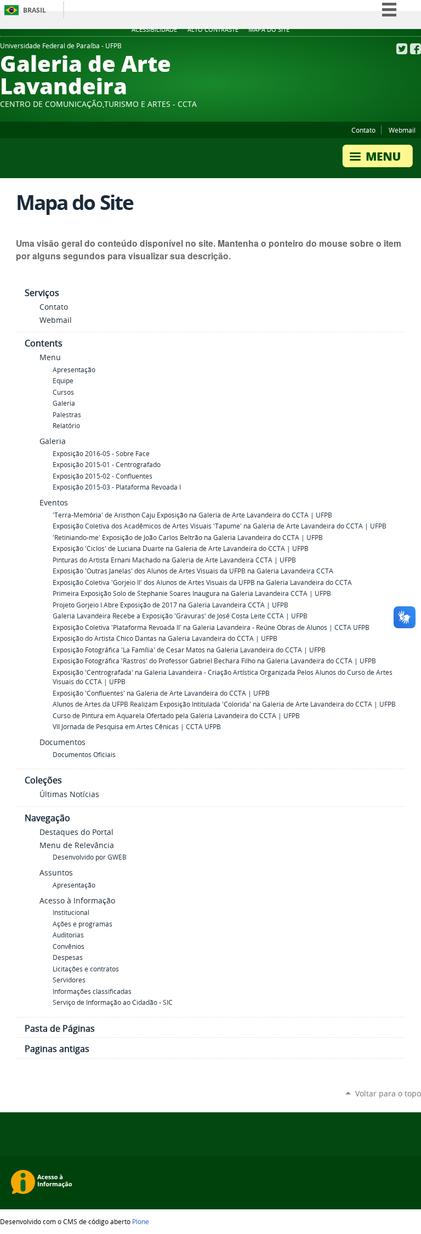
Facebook (415, 48)
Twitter (401, 48)
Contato (363, 130)
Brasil (34, 10)
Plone (140, 1221)
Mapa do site (268, 29)
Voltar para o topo (388, 1093)
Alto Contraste (212, 29)
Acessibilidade (154, 29)
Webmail (402, 130)
